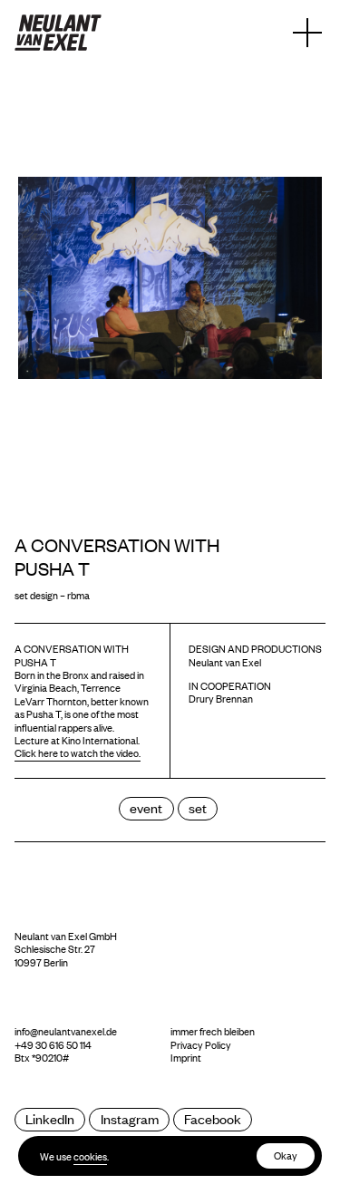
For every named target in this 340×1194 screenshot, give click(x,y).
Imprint (185, 1057)
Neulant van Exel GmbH (66, 935)
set (198, 807)
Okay (285, 1155)
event (146, 807)
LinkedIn (49, 1118)
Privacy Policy (200, 1044)
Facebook (212, 1118)
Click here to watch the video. (78, 752)
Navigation (307, 32)
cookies (90, 1156)
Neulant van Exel (58, 33)
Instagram (130, 1118)
